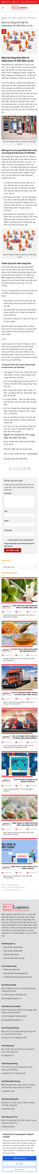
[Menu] (3, 7)
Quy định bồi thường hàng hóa (16, 973)
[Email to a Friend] (21, 468)
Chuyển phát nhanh (9, 18)
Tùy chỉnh (19, 1164)
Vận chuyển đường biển (13, 951)
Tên (6, 511)
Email (6, 521)
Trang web (8, 530)
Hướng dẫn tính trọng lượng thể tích (18, 977)
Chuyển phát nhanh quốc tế (19, 18)
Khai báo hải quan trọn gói (14, 958)
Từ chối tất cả (20, 1169)
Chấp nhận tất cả (19, 1158)
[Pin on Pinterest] (25, 468)
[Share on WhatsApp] (10, 468)
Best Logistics (7, 278)
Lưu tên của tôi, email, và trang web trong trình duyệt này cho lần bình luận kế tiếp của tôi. (19, 543)
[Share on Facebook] (14, 468)
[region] (19, 1152)
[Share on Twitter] (17, 468)
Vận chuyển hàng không (13, 947)
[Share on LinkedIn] (29, 468)
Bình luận (8, 493)
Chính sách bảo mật (11, 969)
